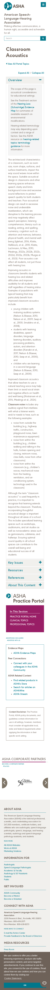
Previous (4, 783)
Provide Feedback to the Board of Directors (23, 936)
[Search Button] (43, 38)
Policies (6, 766)
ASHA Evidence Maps (24, 653)
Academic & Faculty (13, 870)
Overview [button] (15, 80)
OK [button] (25, 985)
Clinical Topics (19, 620)
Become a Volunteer (13, 899)
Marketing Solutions (12, 851)
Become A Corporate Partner (13, 764)
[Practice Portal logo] (25, 598)
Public (6, 879)
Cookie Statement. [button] (13, 978)
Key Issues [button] (15, 563)
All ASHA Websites (12, 845)
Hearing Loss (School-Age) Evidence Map (22, 107)
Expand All (23, 72)
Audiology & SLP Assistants (15, 873)
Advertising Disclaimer (14, 638)
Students (7, 876)
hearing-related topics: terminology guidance (25, 143)
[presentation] (25, 782)
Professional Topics (22, 624)
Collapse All (38, 72)
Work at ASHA (10, 848)
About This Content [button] (21, 585)
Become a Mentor (12, 896)
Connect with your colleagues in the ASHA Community (25, 667)
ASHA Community (12, 893)
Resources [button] (15, 570)
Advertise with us (13, 640)
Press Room (9, 949)
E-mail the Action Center (14, 933)
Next (45, 783)
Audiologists (9, 864)
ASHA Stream (20, 694)
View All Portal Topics (18, 63)
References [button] (16, 578)
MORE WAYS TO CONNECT (14, 929)
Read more (8, 841)
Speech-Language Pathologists (17, 867)
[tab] (25, 80)
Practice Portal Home (23, 616)
